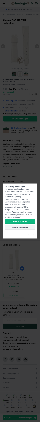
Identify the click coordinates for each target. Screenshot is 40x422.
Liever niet (31, 235)
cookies (26, 191)
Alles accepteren (20, 221)
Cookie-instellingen (20, 227)
